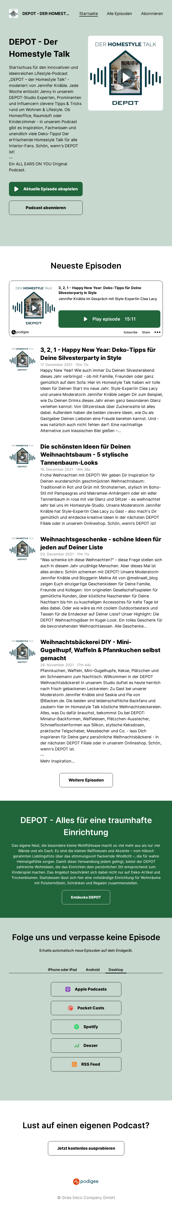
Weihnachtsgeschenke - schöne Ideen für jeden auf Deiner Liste (100, 543)
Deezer (91, 1045)
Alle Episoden (119, 13)
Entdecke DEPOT (86, 897)
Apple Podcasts (91, 989)
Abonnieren (152, 13)
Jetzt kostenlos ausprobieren (86, 1148)
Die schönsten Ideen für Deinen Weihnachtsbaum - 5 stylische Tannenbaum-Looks (85, 454)
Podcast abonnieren (46, 207)
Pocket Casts (90, 1008)
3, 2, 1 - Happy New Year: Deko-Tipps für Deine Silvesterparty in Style (98, 353)
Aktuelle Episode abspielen (50, 189)
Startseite (88, 13)
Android (93, 969)
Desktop (116, 969)
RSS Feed (90, 1064)
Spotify (91, 1026)
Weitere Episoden (86, 780)
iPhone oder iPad (62, 969)
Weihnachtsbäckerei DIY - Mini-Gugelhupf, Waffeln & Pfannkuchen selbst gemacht (100, 650)
